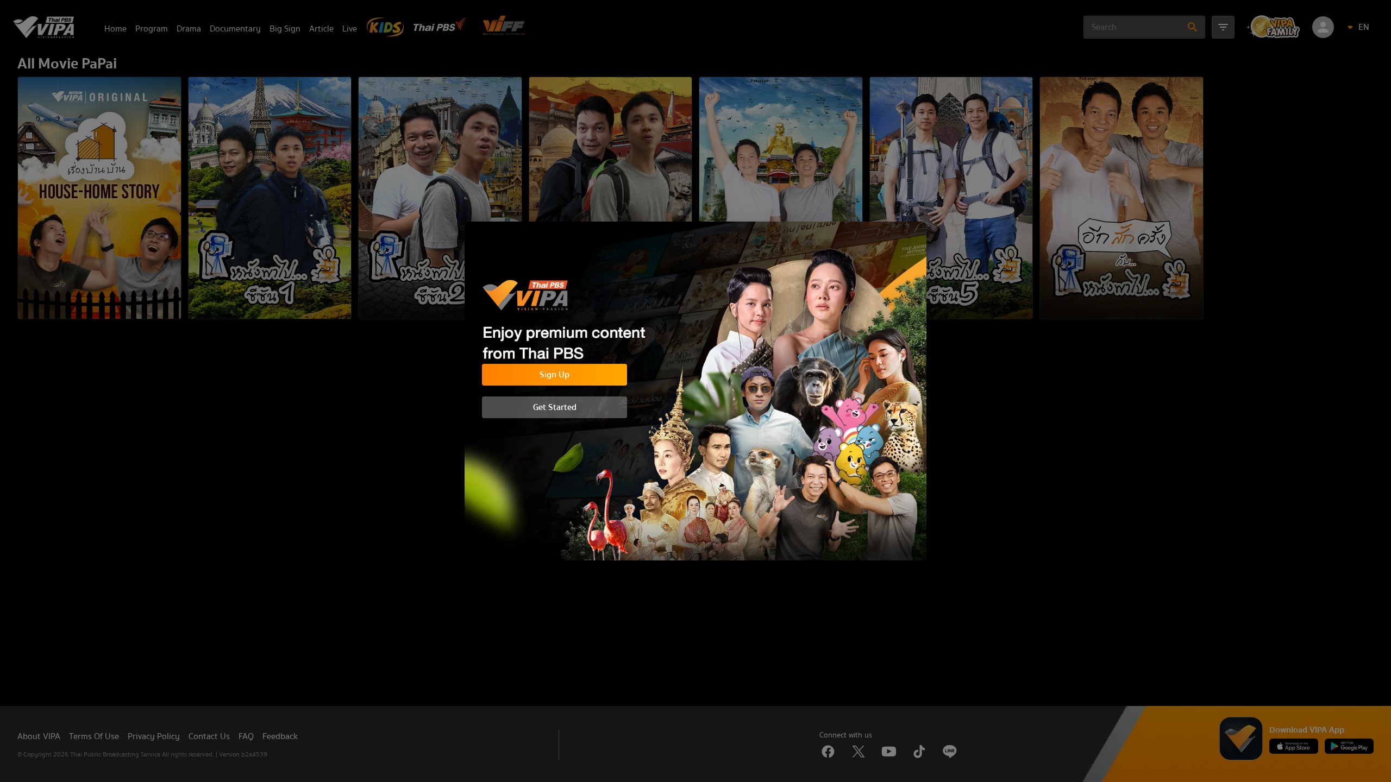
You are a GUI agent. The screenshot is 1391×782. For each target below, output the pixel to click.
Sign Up (554, 375)
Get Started (555, 407)
